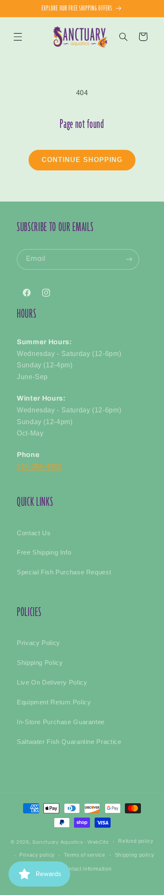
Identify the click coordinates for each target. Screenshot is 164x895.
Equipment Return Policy (54, 702)
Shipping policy (134, 855)
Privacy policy (37, 855)
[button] (17, 36)
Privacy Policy (38, 643)
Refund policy (135, 841)
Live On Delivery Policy (52, 682)
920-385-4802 (39, 466)
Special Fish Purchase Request (64, 572)
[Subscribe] (129, 259)
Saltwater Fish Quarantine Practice (69, 741)
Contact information (86, 868)
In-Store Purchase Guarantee (61, 722)
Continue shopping (82, 159)
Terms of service (84, 855)
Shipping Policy (40, 662)
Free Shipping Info (44, 552)
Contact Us (33, 533)
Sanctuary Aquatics (57, 842)
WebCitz (98, 842)
